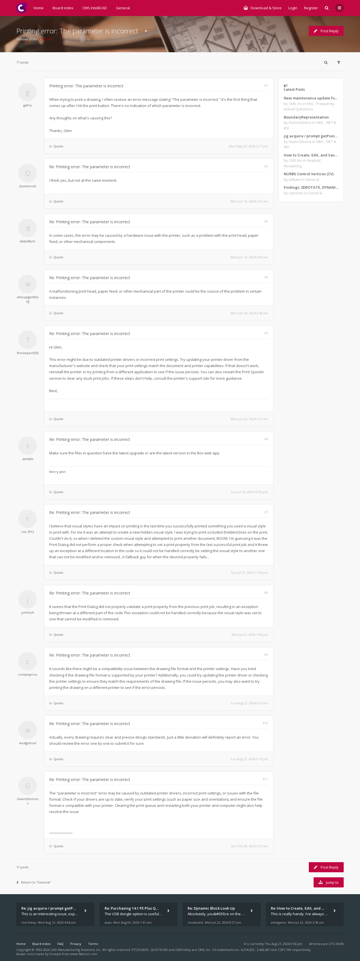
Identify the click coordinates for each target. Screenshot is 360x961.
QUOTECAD (160, 950)
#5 (266, 333)
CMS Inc (45, 39)
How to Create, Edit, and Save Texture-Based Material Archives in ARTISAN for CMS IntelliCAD (311, 155)
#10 (265, 723)
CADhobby (183, 950)
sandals (27, 459)
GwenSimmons (28, 801)
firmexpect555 (28, 353)
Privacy (75, 944)
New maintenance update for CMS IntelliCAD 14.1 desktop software (311, 98)
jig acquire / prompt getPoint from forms (311, 135)
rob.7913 (27, 532)
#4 (266, 277)
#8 (266, 592)
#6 (266, 439)
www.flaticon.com (83, 954)
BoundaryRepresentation (306, 117)
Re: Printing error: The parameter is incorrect (89, 166)
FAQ (60, 944)
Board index (41, 944)
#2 (266, 166)
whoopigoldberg (28, 299)
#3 (266, 221)
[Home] (21, 8)
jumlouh (27, 612)
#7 (266, 512)
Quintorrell (27, 186)
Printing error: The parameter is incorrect (77, 30)
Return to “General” (36, 882)
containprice (27, 674)
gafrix (27, 105)
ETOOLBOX (140, 950)
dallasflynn (27, 241)
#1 (266, 85)
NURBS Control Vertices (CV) (309, 173)
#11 (265, 779)
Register (311, 7)
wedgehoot (27, 743)
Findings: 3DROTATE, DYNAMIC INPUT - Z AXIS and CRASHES (311, 187)
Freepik (55, 954)
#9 (266, 654)
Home (21, 944)
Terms (93, 944)
